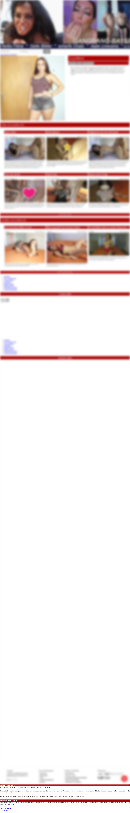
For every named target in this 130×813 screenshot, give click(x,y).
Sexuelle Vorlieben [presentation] (88, 63)
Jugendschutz (69, 773)
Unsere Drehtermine (10, 289)
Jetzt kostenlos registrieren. (8, 55)
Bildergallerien (9, 284)
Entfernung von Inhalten (73, 782)
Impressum (43, 773)
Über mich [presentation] (72, 63)
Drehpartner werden (10, 287)
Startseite (7, 276)
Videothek (7, 282)
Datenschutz (44, 775)
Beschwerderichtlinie (72, 780)
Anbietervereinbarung (47, 780)
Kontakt (42, 782)
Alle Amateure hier (10, 278)
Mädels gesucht (9, 286)
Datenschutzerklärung (7, 804)
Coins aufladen (9, 280)
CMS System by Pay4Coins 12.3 (17, 775)
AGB (41, 777)
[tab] (73, 63)
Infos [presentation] (79, 63)
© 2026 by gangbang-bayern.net (17, 773)
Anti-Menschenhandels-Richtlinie (76, 777)
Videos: (5, 299)
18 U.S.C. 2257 (70, 775)
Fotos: (5, 301)
